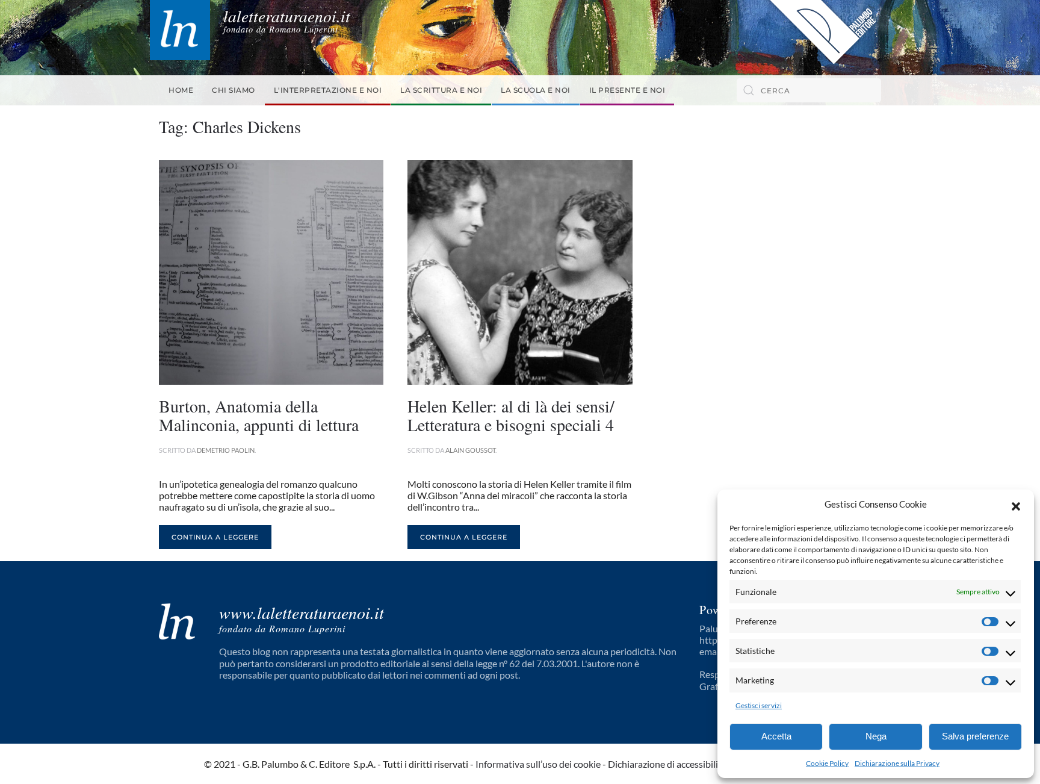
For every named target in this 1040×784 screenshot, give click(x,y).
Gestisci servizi (758, 705)
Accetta (776, 736)
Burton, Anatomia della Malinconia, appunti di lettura (259, 415)
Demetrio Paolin (226, 450)
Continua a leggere (215, 537)
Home (181, 90)
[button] (1016, 505)
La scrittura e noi (441, 90)
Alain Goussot (470, 450)
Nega (876, 736)
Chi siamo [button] (233, 90)
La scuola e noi (536, 90)
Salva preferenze (975, 736)
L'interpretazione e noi (328, 90)
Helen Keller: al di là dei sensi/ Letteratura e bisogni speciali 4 (510, 415)
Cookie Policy (827, 763)
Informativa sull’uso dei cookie (538, 764)
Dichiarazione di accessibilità (667, 764)
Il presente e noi (627, 90)
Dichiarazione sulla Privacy (897, 763)
